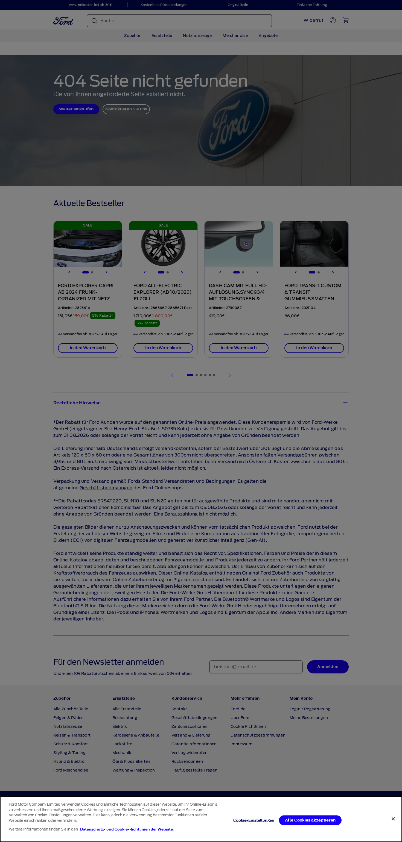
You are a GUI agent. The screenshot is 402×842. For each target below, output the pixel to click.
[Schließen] (393, 819)
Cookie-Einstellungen (254, 820)
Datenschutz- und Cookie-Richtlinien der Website (126, 829)
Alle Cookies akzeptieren (310, 820)
